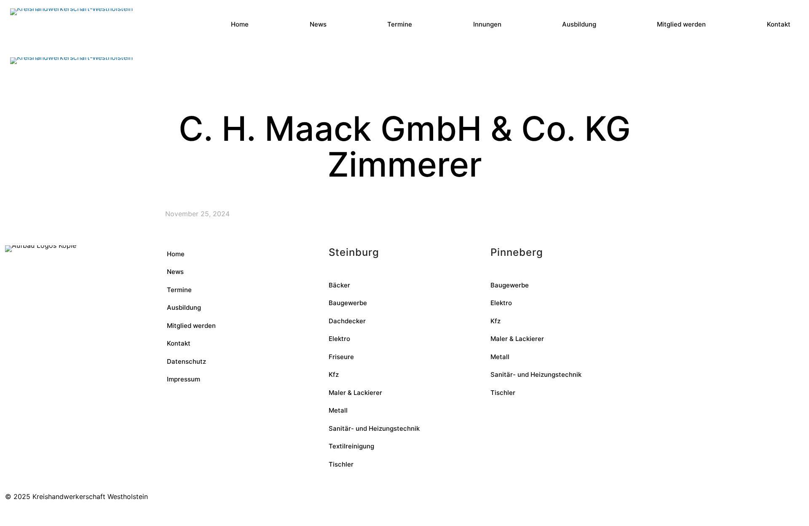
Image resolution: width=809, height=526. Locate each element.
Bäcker (339, 285)
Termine (179, 290)
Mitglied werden (191, 326)
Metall (338, 410)
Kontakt (178, 343)
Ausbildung (184, 307)
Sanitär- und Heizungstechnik (374, 428)
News (175, 272)
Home (176, 254)
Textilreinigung (351, 446)
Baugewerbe (348, 303)
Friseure (341, 357)
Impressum (183, 379)
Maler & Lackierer (355, 393)
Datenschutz (186, 361)
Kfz (334, 374)
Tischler (341, 464)
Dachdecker (347, 321)
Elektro (339, 339)
